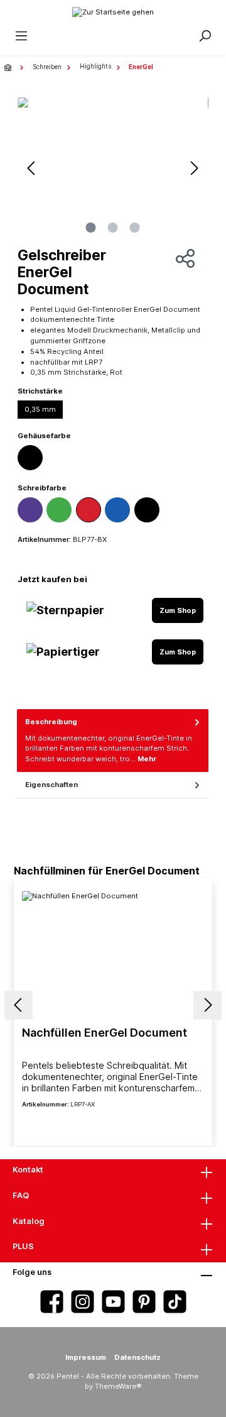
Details (113, 1125)
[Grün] (59, 509)
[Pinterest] (144, 1301)
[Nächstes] (194, 168)
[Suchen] (205, 36)
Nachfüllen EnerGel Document (104, 1032)
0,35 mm (40, 409)
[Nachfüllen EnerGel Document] (113, 954)
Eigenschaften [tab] (51, 784)
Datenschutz (137, 1357)
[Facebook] (52, 1301)
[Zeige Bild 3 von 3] (135, 228)
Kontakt (28, 1169)
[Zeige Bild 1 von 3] (91, 228)
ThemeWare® (118, 1386)
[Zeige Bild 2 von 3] (113, 228)
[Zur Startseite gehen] (113, 11)
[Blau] (117, 509)
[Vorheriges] (32, 168)
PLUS (23, 1246)
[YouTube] (113, 1301)
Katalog (29, 1221)
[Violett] (30, 509)
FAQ (21, 1195)
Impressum (85, 1357)
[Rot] (88, 509)
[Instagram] (82, 1301)
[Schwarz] (30, 457)
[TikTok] (175, 1301)
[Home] (9, 66)
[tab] (112, 740)
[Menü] (21, 36)
